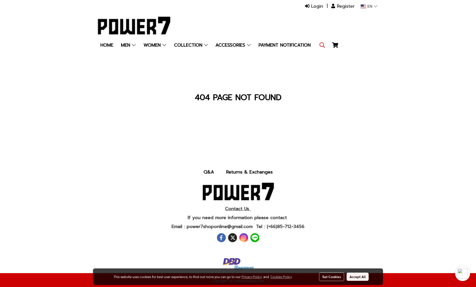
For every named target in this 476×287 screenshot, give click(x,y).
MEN (126, 45)
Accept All (358, 276)
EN (370, 6)
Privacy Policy (251, 276)
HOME (106, 45)
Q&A (209, 172)
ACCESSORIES (231, 45)
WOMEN (153, 45)
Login (316, 6)
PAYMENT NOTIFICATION (285, 45)
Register (345, 6)
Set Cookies (331, 276)
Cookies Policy (281, 276)
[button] (322, 45)
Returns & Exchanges (249, 172)
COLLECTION (189, 45)
